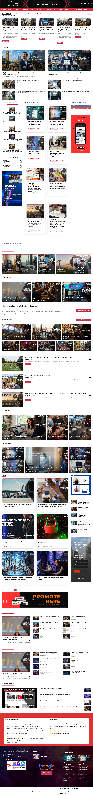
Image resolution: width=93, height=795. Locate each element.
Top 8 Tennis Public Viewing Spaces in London (82, 28)
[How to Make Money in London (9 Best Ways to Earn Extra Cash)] (12, 136)
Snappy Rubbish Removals (79, 272)
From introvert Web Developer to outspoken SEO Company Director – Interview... (55, 700)
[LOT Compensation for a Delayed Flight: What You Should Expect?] (18, 490)
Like (89, 105)
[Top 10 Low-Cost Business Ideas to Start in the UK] (36, 756)
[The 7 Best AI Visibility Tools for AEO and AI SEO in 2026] (10, 22)
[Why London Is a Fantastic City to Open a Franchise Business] (23, 60)
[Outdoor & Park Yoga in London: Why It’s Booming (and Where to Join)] (12, 363)
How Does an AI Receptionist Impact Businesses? (72, 80)
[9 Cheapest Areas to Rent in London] (12, 128)
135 (11, 589)
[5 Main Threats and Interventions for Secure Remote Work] (52, 526)
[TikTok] (78, 3)
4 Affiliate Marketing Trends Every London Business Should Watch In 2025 (84, 523)
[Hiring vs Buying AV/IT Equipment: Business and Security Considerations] (69, 60)
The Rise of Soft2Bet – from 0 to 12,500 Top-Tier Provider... (51, 688)
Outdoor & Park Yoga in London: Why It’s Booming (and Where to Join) (49, 357)
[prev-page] (11, 155)
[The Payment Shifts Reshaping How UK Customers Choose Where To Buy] (80, 421)
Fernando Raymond (6, 74)
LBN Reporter (27, 359)
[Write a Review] (46, 766)
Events (39, 583)
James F (49, 76)
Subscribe (88, 108)
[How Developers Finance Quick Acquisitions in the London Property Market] (28, 264)
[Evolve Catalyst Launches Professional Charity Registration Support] (57, 143)
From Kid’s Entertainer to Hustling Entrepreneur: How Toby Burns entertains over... (55, 694)
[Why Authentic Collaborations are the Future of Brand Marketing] (74, 515)
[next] (90, 14)
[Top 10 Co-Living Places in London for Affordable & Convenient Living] (28, 22)
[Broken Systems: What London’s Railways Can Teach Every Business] (57, 113)
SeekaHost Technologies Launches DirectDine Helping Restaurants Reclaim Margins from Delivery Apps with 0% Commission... (35, 188)
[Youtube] (85, 3)
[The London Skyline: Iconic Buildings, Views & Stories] (12, 118)
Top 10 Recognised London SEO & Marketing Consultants (84, 531)
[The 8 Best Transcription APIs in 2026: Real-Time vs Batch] (46, 22)
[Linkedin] (74, 3)
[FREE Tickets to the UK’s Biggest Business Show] (18, 526)
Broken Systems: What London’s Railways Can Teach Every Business (57, 123)
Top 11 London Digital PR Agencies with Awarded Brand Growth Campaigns (84, 502)
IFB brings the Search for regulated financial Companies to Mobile (34, 123)
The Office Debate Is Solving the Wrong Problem (34, 153)
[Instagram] (71, 3)
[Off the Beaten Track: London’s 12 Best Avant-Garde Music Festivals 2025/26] (36, 672)
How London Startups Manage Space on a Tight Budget (27, 80)
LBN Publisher (6, 272)
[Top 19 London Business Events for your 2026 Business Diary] (46, 346)
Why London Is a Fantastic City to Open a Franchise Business (20, 73)
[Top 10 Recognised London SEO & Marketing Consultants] (74, 531)
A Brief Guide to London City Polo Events (39, 375)
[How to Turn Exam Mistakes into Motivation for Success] (80, 433)
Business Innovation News (34, 128)
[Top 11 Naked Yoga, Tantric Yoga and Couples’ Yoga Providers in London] (46, 332)
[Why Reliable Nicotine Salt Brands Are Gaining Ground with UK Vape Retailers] (57, 421)
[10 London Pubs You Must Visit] (46, 292)
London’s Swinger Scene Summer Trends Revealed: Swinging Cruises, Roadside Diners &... (80, 654)
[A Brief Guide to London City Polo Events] (12, 381)
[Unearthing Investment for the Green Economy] (64, 264)
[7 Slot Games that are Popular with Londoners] (66, 666)
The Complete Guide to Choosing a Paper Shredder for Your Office (75, 91)
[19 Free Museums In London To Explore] (16, 332)
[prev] (88, 14)
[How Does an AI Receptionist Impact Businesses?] (54, 84)
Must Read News (41, 546)
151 (24, 589)
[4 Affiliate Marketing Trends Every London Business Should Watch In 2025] (74, 523)
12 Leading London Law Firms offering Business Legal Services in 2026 (64, 29)
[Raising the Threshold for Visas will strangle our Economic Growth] (46, 264)
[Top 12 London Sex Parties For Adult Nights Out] (28, 346)
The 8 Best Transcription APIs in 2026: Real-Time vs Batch (46, 29)
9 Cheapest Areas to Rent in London (12, 131)
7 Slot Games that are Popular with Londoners (80, 665)
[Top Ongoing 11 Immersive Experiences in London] (36, 636)
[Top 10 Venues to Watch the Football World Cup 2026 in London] (36, 624)
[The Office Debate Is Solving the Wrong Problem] (35, 143)
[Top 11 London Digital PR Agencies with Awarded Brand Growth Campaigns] (74, 502)
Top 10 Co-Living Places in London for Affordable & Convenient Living (28, 29)
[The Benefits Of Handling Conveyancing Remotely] (24, 427)
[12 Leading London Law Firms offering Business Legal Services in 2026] (64, 22)
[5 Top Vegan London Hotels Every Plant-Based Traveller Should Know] (82, 346)
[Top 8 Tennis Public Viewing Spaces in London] (83, 22)
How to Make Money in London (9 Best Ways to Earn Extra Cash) (12, 140)
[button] (91, 9)
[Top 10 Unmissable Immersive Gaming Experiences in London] (66, 673)
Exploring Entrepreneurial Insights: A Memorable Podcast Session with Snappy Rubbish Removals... (59, 706)
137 (18, 589)
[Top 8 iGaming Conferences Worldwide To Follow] (52, 563)
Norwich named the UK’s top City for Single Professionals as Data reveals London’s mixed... (35, 223)
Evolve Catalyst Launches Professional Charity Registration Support (27, 13)
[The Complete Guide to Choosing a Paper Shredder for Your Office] (54, 95)
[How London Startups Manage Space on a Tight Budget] (8, 84)
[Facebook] (68, 3)
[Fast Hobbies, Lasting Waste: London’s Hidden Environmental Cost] (11, 264)
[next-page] (13, 155)
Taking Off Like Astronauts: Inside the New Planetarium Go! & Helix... (15, 638)
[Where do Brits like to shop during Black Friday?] (57, 433)
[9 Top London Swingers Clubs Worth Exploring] (76, 332)
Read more (5, 41)
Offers (5, 546)
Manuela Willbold (7, 300)
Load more (46, 45)
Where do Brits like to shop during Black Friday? (84, 508)
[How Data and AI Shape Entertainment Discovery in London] (36, 660)
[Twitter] (81, 3)
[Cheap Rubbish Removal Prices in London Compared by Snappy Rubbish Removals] (82, 264)
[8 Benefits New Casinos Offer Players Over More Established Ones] (66, 660)
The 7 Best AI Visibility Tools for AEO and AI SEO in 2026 (10, 29)
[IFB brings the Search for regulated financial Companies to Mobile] (35, 113)
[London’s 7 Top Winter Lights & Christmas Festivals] (66, 624)
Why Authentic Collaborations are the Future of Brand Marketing (83, 515)
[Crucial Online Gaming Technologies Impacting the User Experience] (36, 666)
